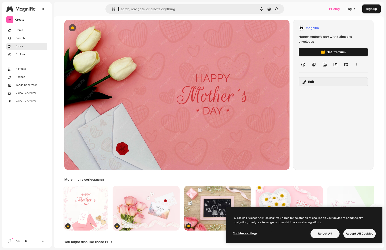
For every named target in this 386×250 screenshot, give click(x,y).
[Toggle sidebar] (43, 9)
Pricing (334, 9)
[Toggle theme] (25, 241)
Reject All (325, 233)
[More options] (356, 64)
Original (93, 28)
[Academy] (17, 241)
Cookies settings (245, 233)
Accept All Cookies (359, 233)
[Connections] (9, 241)
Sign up (371, 9)
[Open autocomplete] (112, 9)
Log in (350, 9)
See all (99, 180)
